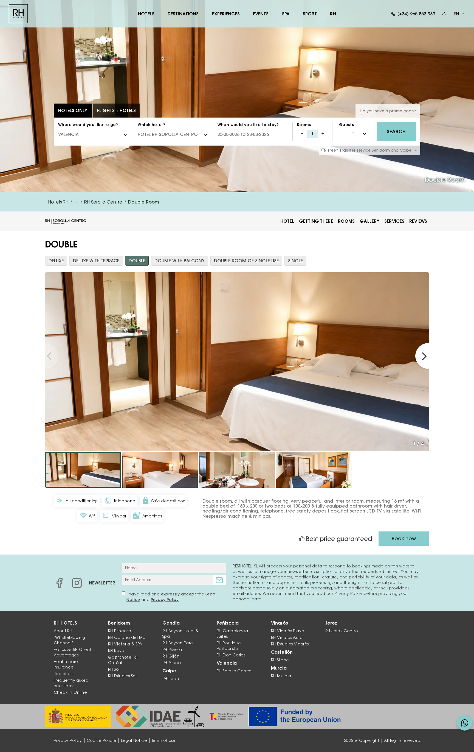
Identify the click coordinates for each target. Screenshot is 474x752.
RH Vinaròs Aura (287, 637)
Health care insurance (66, 664)
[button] (46, 356)
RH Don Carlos (231, 655)
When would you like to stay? (248, 124)
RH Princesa (119, 630)
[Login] (444, 13)
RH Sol (114, 669)
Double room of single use (246, 260)
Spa (286, 13)
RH (333, 13)
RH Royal (116, 650)
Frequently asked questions (71, 683)
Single (295, 260)
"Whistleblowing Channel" (69, 640)
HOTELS (146, 13)
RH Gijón (170, 656)
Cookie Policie (102, 740)
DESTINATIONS (183, 13)
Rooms (304, 124)
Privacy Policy (165, 599)
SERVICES (394, 221)
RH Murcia (281, 675)
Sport (310, 13)
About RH (63, 630)
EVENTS (261, 13)
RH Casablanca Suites (232, 633)
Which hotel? (151, 124)
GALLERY (369, 221)
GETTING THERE (316, 221)
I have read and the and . (171, 597)
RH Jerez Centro (341, 630)
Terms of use (164, 740)
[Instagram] (76, 582)
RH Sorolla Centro (234, 671)
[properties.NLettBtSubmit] (219, 580)
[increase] (323, 134)
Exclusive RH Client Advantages (72, 652)
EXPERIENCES (225, 13)
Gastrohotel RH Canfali (123, 660)
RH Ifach (170, 678)
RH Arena (171, 662)
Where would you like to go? (88, 124)
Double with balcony (179, 260)
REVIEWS (418, 221)
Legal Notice (134, 740)
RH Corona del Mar (127, 637)
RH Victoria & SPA (125, 644)
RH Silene (280, 660)
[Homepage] (18, 13)
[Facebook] (59, 582)
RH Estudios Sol (122, 675)
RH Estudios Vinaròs (290, 644)
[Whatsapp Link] (464, 723)
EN (456, 13)
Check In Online (70, 692)
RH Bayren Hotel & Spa (180, 633)
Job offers (63, 673)
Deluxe (56, 260)
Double (137, 260)
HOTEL (287, 221)
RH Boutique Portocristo (229, 645)
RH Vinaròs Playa (287, 630)
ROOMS (346, 221)
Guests (346, 124)
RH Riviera (172, 649)
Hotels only (72, 110)
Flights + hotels (116, 110)
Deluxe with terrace (96, 260)
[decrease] (302, 134)
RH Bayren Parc (177, 642)
